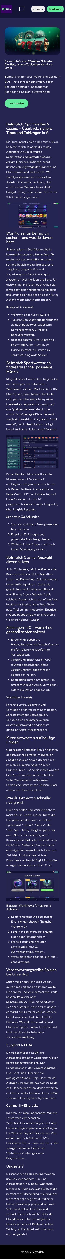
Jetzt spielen (16, 103)
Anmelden (38, 9)
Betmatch (38, 1252)
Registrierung (55, 9)
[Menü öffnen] (21, 9)
